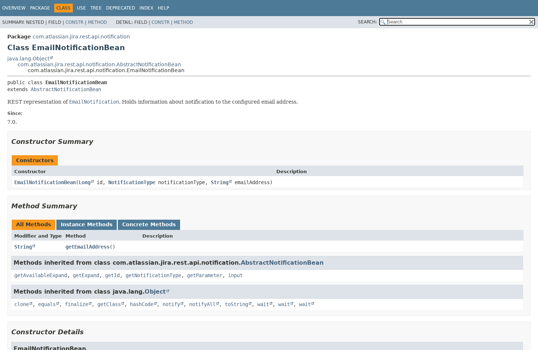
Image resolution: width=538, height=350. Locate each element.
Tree (96, 8)
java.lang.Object (28, 59)
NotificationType (131, 182)
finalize (76, 304)
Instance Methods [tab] (86, 224)
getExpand (86, 275)
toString (236, 304)
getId (112, 275)
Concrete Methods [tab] (149, 224)
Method (97, 22)
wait (263, 304)
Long (84, 182)
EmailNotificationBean (45, 182)
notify (171, 304)
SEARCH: (367, 22)
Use (81, 8)
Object (155, 291)
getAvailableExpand (40, 275)
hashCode (141, 304)
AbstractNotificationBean (66, 89)
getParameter (204, 275)
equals (47, 304)
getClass (109, 304)
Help (163, 8)
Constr (74, 22)
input (235, 275)
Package (40, 8)
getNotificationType (153, 275)
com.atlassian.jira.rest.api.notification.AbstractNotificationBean (99, 64)
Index (146, 8)
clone (21, 304)
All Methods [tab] (33, 224)
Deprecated (120, 8)
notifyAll (202, 304)
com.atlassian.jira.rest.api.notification (81, 37)
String (219, 182)
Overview (14, 8)
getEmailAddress (87, 247)
